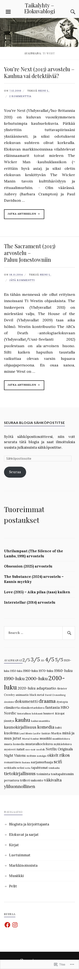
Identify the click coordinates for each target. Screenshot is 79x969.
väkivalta (53, 780)
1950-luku (16, 671)
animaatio (22, 695)
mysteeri (10, 749)
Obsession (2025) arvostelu (28, 566)
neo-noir (30, 749)
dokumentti (26, 701)
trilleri (25, 780)
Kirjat (14, 845)
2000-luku (36, 678)
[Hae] (68, 633)
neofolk (40, 749)
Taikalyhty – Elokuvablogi (39, 8)
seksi (20, 768)
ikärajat (60, 713)
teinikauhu (54, 767)
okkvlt (53, 755)
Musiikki (16, 875)
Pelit (13, 886)
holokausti (37, 713)
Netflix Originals (59, 749)
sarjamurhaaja (42, 762)
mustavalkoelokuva (39, 744)
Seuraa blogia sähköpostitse (34, 423)
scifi (58, 762)
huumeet (48, 713)
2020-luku (27, 688)
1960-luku (30, 671)
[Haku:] (39, 633)
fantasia (52, 707)
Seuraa (15, 472)
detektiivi (9, 701)
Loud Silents (25, 733)
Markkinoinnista (23, 865)
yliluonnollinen (19, 786)
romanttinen (12, 762)
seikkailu (10, 768)
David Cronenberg (55, 695)
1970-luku (46, 671)
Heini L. (44, 90)
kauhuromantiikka (40, 721)
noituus (31, 755)
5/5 (59, 660)
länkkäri (46, 733)
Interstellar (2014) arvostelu (29, 602)
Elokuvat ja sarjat (24, 834)
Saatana (26, 762)
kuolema (11, 733)
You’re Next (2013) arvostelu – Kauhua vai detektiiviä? (39, 72)
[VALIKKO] (8, 11)
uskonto (37, 780)
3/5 (35, 659)
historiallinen (24, 713)
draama (47, 701)
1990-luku (14, 678)
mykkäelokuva (63, 744)
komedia (45, 727)
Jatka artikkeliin (20, 215)
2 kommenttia (20, 96)
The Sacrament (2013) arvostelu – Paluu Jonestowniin (29, 252)
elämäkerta (12, 708)
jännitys (9, 721)
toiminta (43, 774)
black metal (37, 694)
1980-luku (63, 670)
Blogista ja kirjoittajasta (29, 824)
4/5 (49, 659)
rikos (64, 755)
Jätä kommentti (22, 280)
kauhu (22, 720)
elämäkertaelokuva (32, 708)
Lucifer (37, 733)
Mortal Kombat (30, 738)
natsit (20, 749)
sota (27, 767)
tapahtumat (39, 768)
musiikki (46, 738)
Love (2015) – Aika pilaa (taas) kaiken (37, 592)
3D (42, 660)
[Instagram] (15, 924)
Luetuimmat (19, 855)
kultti (58, 727)
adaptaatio (46, 688)
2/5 (26, 659)
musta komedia (14, 744)
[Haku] (68, 11)
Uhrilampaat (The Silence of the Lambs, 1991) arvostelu (33, 553)
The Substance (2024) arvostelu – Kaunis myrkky (34, 579)
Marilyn (56, 733)
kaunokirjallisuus (20, 727)
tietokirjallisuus (20, 773)
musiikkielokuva (61, 738)
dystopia (62, 702)
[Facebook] (7, 924)
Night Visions (15, 755)
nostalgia (41, 755)
